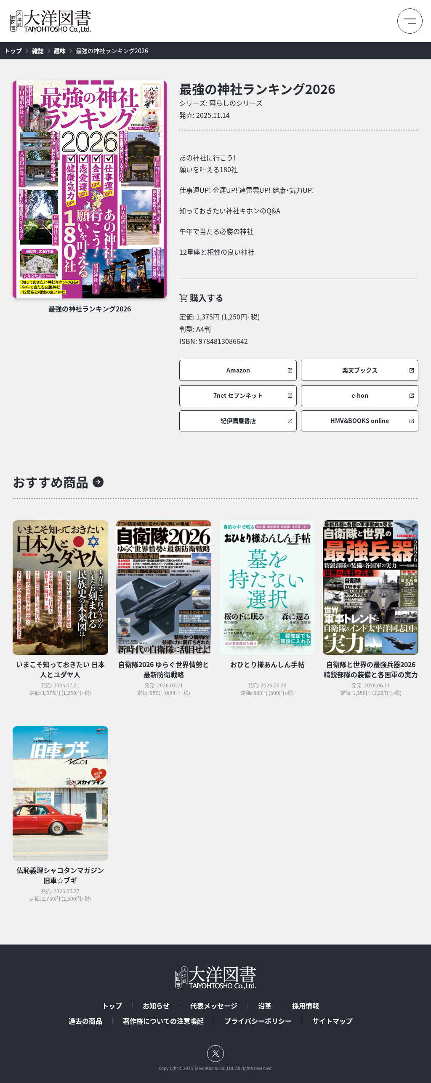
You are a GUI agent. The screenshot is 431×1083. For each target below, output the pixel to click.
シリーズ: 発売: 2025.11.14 (221, 109)
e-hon (359, 395)
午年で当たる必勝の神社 (216, 231)
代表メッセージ (213, 1005)
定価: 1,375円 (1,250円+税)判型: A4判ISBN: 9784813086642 (219, 328)
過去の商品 (85, 1020)
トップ (13, 50)
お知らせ (156, 1005)
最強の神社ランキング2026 (112, 50)
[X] (215, 1053)
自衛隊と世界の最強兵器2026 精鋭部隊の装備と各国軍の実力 (371, 669)
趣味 (60, 50)
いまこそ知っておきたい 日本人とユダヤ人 (60, 669)
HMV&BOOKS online (359, 420)
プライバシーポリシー (258, 1020)
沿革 (264, 1005)
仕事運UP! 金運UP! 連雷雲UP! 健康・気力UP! (246, 190)
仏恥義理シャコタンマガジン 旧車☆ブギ (60, 875)
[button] (238, 370)
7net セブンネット (238, 395)
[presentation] (90, 189)
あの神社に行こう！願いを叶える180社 (208, 163)
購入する (206, 298)
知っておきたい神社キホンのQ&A (229, 210)
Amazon (238, 370)
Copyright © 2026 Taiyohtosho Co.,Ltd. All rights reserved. (216, 1068)
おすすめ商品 (50, 481)
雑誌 (38, 50)
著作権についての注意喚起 (163, 1020)
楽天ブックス (360, 370)
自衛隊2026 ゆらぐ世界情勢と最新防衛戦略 (163, 669)
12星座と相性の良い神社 (216, 252)
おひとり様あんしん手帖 (267, 664)
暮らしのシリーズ (236, 103)
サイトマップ (332, 1020)
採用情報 (305, 1005)
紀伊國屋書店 (238, 420)
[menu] (410, 21)
